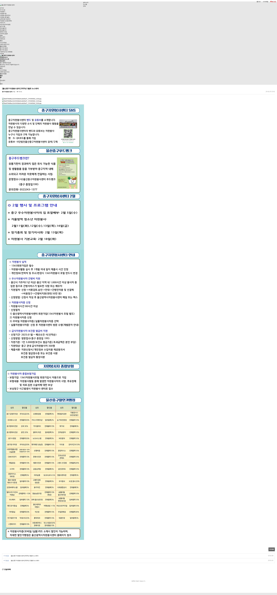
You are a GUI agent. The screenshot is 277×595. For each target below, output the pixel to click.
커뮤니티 (2, 22)
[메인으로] (7, 55)
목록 (272, 549)
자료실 (2, 53)
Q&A (1, 35)
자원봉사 (2, 11)
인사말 (85, 4)
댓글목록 (7, 569)
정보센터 (2, 37)
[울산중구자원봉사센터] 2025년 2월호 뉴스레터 (24, 556)
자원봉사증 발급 (4, 17)
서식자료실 (3, 42)
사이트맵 (265, 1)
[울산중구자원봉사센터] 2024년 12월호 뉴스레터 (25, 560)
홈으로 (259, 1)
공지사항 (2, 26)
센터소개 (85, 2)
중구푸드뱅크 (4, 48)
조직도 (2, 8)
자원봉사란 (3, 13)
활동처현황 (3, 46)
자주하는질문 (4, 33)
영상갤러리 (3, 30)
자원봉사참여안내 (5, 15)
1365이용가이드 (5, 44)
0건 (14, 91)
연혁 (84, 6)
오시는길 (2, 10)
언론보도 (2, 39)
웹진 (1, 40)
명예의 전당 (3, 32)
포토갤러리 (3, 28)
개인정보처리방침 (5, 24)
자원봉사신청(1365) (6, 21)
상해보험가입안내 (5, 19)
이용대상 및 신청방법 (6, 51)
